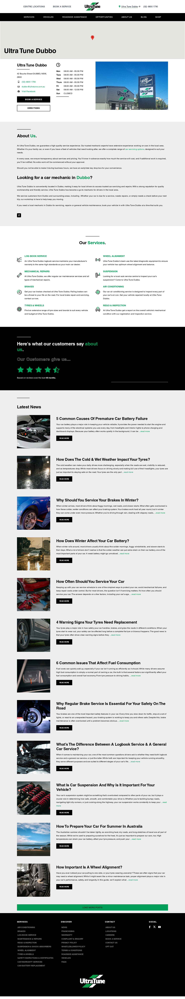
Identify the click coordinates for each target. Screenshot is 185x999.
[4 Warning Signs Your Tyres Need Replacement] (33, 620)
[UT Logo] (92, 3)
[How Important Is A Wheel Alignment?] (33, 865)
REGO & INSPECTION (114, 305)
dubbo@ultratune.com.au (33, 86)
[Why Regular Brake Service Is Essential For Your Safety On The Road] (33, 702)
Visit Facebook (28, 91)
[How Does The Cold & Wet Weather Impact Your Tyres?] (33, 457)
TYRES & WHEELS (34, 305)
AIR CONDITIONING (113, 286)
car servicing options (134, 149)
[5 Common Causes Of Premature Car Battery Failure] (33, 417)
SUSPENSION (110, 271)
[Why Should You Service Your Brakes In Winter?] (33, 498)
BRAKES (29, 286)
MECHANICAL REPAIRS (37, 271)
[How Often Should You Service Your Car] (33, 579)
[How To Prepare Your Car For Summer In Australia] (33, 824)
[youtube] (159, 927)
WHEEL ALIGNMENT (114, 256)
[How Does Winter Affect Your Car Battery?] (33, 539)
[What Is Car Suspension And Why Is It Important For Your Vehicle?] (33, 783)
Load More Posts (93, 907)
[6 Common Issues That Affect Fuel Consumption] (33, 661)
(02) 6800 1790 (29, 82)
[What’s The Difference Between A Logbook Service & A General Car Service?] (33, 742)
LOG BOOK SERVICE (36, 256)
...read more (144, 431)
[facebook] (19, 215)
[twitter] (154, 927)
